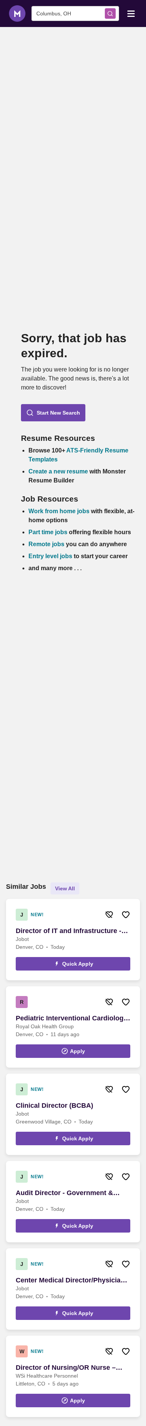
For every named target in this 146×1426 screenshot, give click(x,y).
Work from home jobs (58, 511)
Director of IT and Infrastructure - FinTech (68, 931)
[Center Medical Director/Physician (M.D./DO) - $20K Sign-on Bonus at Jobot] (73, 1289)
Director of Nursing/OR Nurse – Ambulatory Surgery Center (66, 1368)
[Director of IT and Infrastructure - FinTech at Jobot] (73, 940)
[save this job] (126, 915)
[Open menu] (131, 13)
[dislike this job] (109, 915)
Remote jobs (46, 544)
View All (65, 888)
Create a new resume (58, 471)
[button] (53, 412)
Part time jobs (47, 532)
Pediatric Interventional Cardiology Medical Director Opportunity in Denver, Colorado (71, 1018)
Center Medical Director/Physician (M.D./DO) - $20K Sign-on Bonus (70, 1280)
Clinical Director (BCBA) (54, 1105)
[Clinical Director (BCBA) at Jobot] (73, 1114)
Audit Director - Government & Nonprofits (64, 1193)
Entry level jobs (50, 556)
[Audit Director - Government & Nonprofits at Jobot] (73, 1202)
